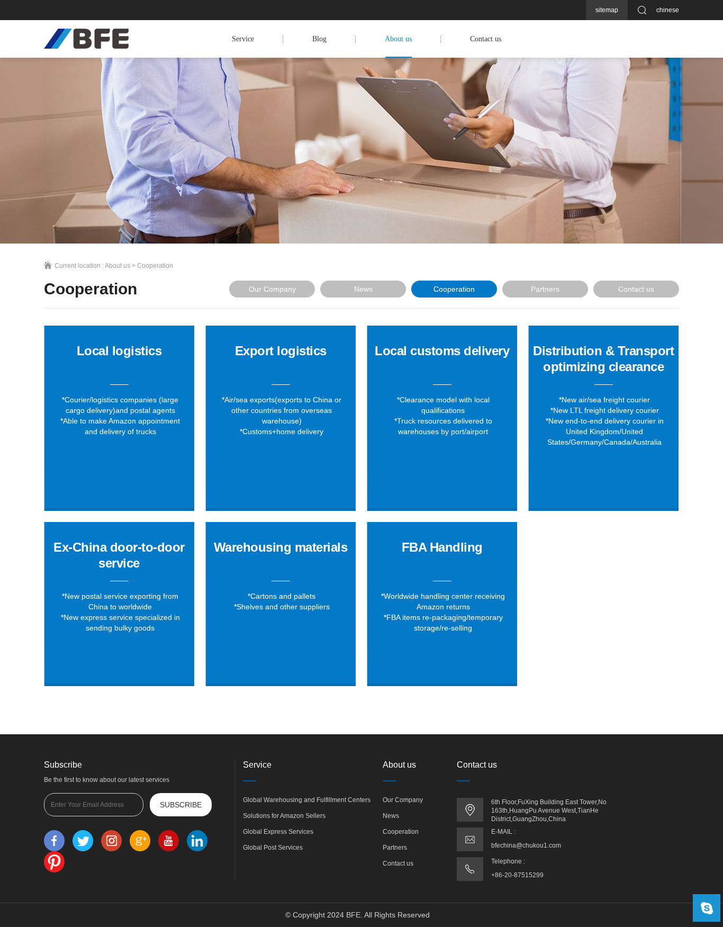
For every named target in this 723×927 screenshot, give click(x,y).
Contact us (485, 39)
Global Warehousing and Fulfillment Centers (306, 800)
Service (243, 39)
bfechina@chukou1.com (526, 845)
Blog (319, 39)
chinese (667, 10)
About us (398, 39)
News (363, 289)
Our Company (272, 289)
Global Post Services (273, 847)
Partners (545, 289)
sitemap (606, 10)
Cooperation (155, 265)
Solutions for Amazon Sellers (284, 816)
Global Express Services (278, 831)
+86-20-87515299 (517, 875)
